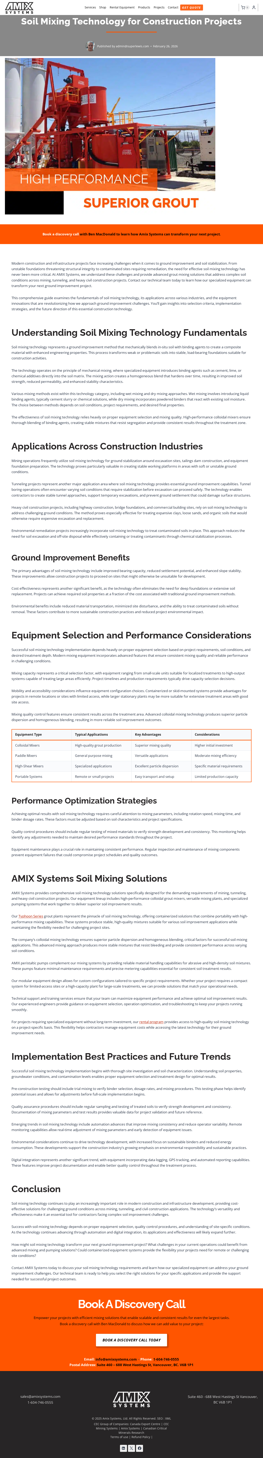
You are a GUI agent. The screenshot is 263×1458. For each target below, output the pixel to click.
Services (90, 7)
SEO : (161, 1418)
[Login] (254, 7)
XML (168, 1418)
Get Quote (191, 7)
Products (144, 7)
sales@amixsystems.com (40, 1396)
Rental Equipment (122, 7)
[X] (131, 1448)
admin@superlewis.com (132, 46)
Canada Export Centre (145, 1424)
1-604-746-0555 (40, 1402)
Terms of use (119, 1437)
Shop (102, 7)
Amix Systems (130, 1428)
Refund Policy (141, 1437)
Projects (159, 7)
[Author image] (90, 46)
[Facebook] (139, 1448)
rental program (151, 1021)
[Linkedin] (123, 1448)
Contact (173, 7)
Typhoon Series (30, 916)
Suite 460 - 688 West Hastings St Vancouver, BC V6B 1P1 (223, 1399)
